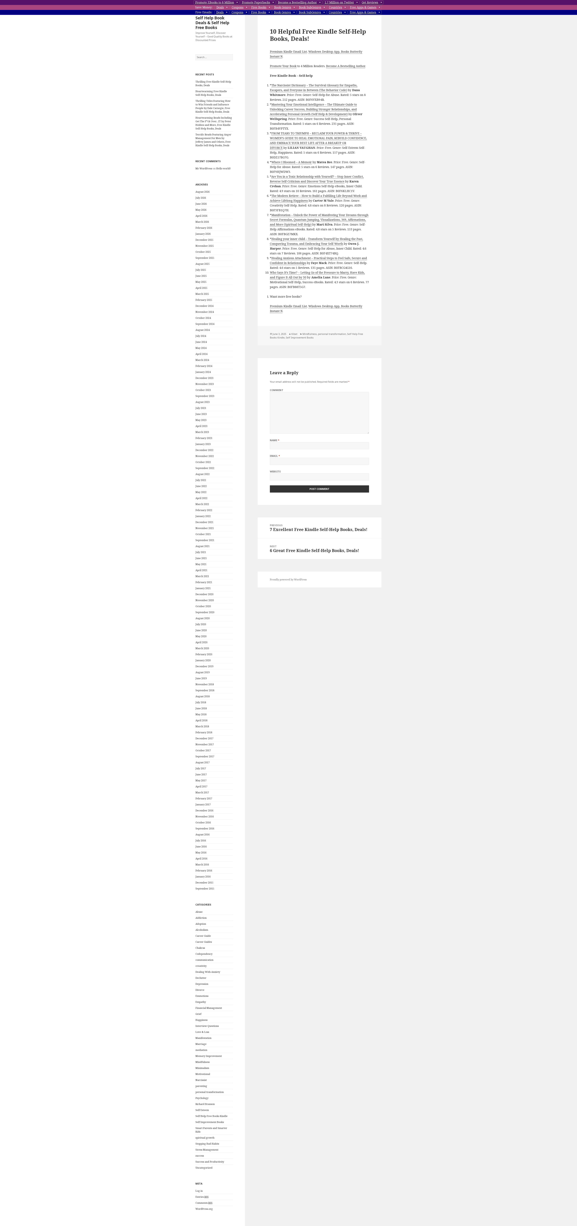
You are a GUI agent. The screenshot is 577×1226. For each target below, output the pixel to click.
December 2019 (204, 666)
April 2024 (201, 354)
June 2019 (201, 678)
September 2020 (204, 612)
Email (275, 456)
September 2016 (204, 828)
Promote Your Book (283, 66)
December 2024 (204, 306)
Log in (199, 1191)
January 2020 (203, 660)
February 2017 (203, 798)
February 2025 (203, 300)
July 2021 (200, 552)
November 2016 (204, 816)
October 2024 (203, 318)
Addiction (201, 917)
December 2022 (204, 450)
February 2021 (203, 582)
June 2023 (201, 414)
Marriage (200, 1044)
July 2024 (200, 336)
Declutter (200, 978)
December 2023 (204, 378)
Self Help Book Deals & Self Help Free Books (212, 22)
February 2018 (203, 732)
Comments (203, 1203)
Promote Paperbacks (256, 2)
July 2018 (200, 702)
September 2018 (204, 690)
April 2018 (201, 720)
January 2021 (203, 588)
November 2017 (204, 744)
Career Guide (203, 936)
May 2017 (200, 780)
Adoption (200, 924)
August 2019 (202, 672)
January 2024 (203, 372)
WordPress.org (204, 1209)
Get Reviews (370, 2)
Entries (202, 1197)
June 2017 (201, 774)
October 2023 (203, 390)
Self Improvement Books (209, 1122)
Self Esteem (202, 1110)
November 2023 (204, 384)
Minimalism (202, 1068)
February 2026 (203, 227)
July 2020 (200, 624)
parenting (201, 1086)
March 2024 (202, 360)
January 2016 (203, 876)
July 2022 (200, 480)
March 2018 (202, 726)
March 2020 (202, 648)
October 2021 (203, 534)
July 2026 (200, 197)
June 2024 (201, 342)
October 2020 (203, 606)
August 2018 (202, 696)
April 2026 (201, 215)
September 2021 (204, 540)
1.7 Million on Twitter (339, 2)
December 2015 (204, 882)
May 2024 (200, 348)
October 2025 (203, 251)
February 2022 (203, 510)
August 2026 (202, 191)
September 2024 (204, 324)
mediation (201, 1050)
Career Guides (203, 942)
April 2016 (201, 858)
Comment (276, 390)
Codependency (203, 954)
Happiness (201, 1020)
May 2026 (200, 209)
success (199, 1155)
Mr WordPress (203, 168)
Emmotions (201, 996)
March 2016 (202, 864)
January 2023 (203, 444)
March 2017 (202, 792)
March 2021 (202, 576)
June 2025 (201, 276)
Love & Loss (202, 1032)
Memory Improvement (208, 1056)
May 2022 (200, 492)
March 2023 (202, 432)
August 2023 (202, 402)
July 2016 (200, 840)
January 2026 (203, 233)
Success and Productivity (209, 1161)
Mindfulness (202, 1062)
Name (274, 440)
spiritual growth (204, 1137)
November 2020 (204, 600)
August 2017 (202, 762)
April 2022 (201, 498)
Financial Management (208, 1008)
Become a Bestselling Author (297, 2)
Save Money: (203, 7)
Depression (201, 984)
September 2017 (204, 756)
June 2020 (201, 630)
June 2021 (201, 558)
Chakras (200, 948)
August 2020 (202, 618)
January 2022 (203, 516)
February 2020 (203, 654)
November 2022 (204, 456)
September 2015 (204, 888)
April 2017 (201, 786)
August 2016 (202, 834)
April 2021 (201, 570)
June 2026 (201, 203)
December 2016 (204, 810)
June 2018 (201, 708)
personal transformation (209, 1092)
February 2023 (203, 438)
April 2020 (201, 642)
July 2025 (200, 270)
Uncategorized (203, 1167)
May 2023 (200, 420)
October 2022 (203, 462)
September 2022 (204, 468)
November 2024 (204, 312)
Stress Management (206, 1149)
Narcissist (201, 1080)
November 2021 (204, 528)
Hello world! (223, 168)
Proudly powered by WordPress (288, 579)
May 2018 (200, 714)
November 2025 (204, 245)
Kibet (294, 334)
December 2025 (204, 239)
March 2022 (202, 504)
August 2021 (202, 546)
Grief (198, 1014)
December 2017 (204, 738)
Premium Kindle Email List (288, 52)
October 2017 (203, 750)
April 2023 (201, 426)
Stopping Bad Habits (207, 1143)
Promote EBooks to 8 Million (214, 2)
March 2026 (202, 221)
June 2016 (201, 846)
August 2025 (202, 264)
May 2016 (200, 852)
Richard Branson (205, 1104)
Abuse (199, 911)
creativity (201, 966)
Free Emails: (203, 12)
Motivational (202, 1074)
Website (275, 471)
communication (204, 960)
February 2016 (203, 870)
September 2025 (204, 257)
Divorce (199, 990)
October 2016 (203, 822)
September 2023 (204, 396)
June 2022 (201, 486)
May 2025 (200, 282)
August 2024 (202, 330)
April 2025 (201, 288)
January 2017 (203, 804)
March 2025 (202, 294)
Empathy (200, 1002)
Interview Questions (207, 1026)
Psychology (201, 1098)
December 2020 (204, 594)
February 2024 (203, 366)
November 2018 (204, 684)
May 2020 (200, 636)
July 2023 (200, 408)
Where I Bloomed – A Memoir (291, 162)
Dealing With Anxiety (207, 972)
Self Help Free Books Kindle (211, 1116)
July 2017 (200, 768)
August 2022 (202, 474)
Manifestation (203, 1038)
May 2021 (200, 564)
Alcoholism (201, 930)
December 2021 (204, 522)
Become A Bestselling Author (345, 66)
